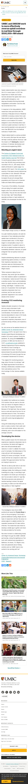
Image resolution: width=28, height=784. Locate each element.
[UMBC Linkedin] (18, 692)
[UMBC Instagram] (10, 692)
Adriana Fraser (13, 43)
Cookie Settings (7, 768)
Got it (5, 781)
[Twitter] (5, 39)
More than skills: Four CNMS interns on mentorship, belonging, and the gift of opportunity (12, 615)
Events (2, 709)
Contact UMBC (4, 729)
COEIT (3, 561)
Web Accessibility (21, 768)
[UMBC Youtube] (14, 692)
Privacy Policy (9, 778)
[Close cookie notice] (26, 775)
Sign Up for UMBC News (14, 757)
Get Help (3, 731)
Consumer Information (14, 770)
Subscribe (14, 60)
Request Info (14, 746)
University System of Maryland (12, 763)
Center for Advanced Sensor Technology (13, 555)
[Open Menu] (25, 2)
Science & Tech (6, 20)
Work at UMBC (4, 719)
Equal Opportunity (14, 766)
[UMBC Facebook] (2, 692)
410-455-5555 (11, 738)
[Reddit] (10, 39)
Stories (2, 714)
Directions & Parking (6, 686)
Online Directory (4, 726)
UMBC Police (4, 738)
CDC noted (20, 169)
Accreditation (5, 766)
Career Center (4, 706)
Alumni (2, 704)
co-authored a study (11, 343)
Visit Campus (4, 717)
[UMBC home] (5, 2)
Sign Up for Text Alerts (6, 741)
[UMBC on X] (6, 692)
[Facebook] (2, 39)
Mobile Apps (4, 712)
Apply (14, 750)
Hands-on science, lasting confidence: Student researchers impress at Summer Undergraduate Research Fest (13, 637)
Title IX (14, 768)
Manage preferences (18, 781)
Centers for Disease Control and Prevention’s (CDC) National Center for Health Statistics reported (12, 156)
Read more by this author (12, 45)
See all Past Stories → (14, 668)
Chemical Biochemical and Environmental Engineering (13, 558)
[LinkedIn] (8, 39)
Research (8, 561)
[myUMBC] (4, 696)
